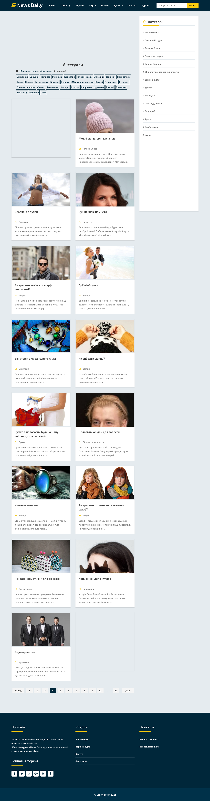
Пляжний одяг (152, 48)
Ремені (110, 87)
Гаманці (54, 82)
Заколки (99, 76)
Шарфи (75, 87)
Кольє (20, 82)
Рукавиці (57, 76)
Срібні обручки (88, 285)
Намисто (45, 76)
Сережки (124, 82)
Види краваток (25, 652)
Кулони (65, 82)
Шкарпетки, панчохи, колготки (161, 71)
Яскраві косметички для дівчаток (38, 578)
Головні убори (84, 76)
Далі (127, 690)
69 (116, 690)
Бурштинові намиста (93, 211)
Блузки (80, 5)
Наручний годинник (92, 87)
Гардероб (149, 111)
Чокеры (65, 87)
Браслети (121, 87)
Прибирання (151, 127)
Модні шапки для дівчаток (97, 138)
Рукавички (111, 82)
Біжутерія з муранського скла (35, 358)
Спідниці (65, 5)
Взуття (148, 87)
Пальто (132, 5)
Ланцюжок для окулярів (95, 578)
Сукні (52, 5)
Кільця (29, 82)
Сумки (40, 87)
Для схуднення (153, 103)
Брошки (34, 76)
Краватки (69, 76)
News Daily (29, 5)
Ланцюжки (52, 87)
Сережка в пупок (26, 211)
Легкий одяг (151, 32)
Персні (99, 82)
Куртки (145, 5)
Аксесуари (150, 95)
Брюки (105, 5)
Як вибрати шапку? (92, 358)
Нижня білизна (152, 64)
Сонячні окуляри (26, 87)
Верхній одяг (151, 79)
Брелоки (34, 92)
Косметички (41, 82)
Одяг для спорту (153, 56)
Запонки (110, 76)
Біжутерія (22, 76)
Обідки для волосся (82, 82)
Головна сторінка (148, 739)
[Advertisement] (73, 39)
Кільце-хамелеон (27, 505)
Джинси (118, 5)
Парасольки (123, 76)
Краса (147, 119)
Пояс (43, 92)
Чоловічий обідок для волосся (99, 431)
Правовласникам (149, 746)
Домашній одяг (153, 40)
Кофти (92, 5)
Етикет (148, 134)
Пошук (192, 5)
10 (100, 690)
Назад (18, 690)
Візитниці (22, 92)
